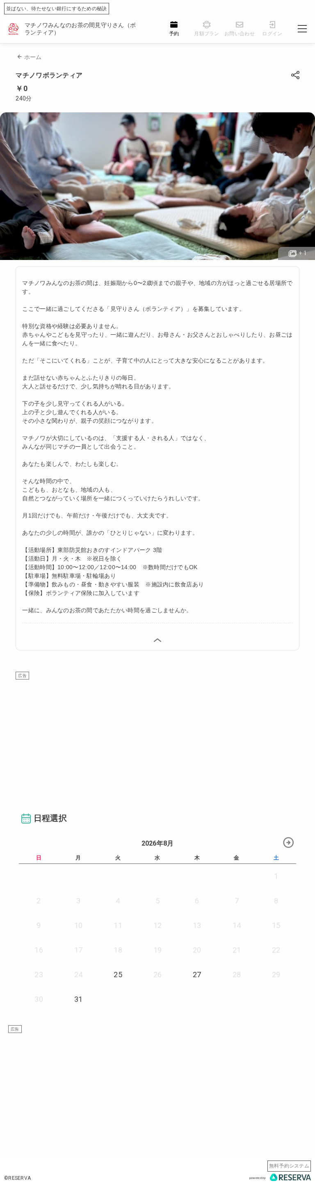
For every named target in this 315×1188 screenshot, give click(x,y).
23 (38, 974)
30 (38, 999)
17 (78, 950)
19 (157, 950)
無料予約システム (289, 1166)
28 (237, 974)
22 (276, 950)
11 (118, 925)
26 (157, 974)
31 (78, 999)
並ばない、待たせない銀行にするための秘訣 (56, 8)
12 (157, 925)
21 (237, 950)
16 (38, 950)
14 (237, 925)
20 (197, 950)
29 (276, 974)
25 (118, 974)
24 (78, 974)
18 (118, 950)
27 (197, 974)
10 (78, 925)
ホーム (33, 57)
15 (276, 925)
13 (197, 925)
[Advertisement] (157, 737)
